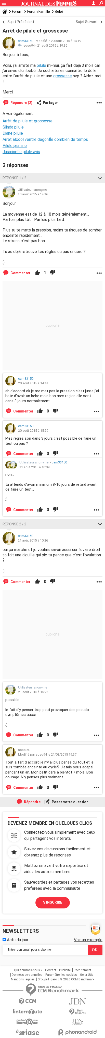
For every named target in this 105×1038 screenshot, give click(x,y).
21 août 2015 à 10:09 (34, 467)
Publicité (65, 970)
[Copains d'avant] (27, 1022)
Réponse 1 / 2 (14, 178)
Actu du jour (17, 939)
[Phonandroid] (77, 1032)
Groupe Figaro (47, 979)
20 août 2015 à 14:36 (33, 194)
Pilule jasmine (15, 145)
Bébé (59, 11)
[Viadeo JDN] (77, 1022)
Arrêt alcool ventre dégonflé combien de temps (45, 139)
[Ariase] (27, 1032)
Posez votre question (69, 802)
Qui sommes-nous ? (28, 970)
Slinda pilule (13, 127)
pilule (41, 65)
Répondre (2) (21, 103)
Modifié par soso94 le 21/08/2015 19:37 (47, 754)
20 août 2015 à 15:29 (33, 430)
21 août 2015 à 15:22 (33, 692)
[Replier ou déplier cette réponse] (100, 178)
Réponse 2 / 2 (14, 524)
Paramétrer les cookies (61, 975)
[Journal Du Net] (77, 1001)
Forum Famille (38, 11)
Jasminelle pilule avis (21, 151)
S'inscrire (52, 902)
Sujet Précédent (20, 22)
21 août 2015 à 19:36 (52, 45)
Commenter (20, 273)
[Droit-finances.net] (77, 1012)
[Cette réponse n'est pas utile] (52, 273)
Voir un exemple (88, 939)
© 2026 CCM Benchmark (77, 979)
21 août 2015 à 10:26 (33, 540)
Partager (50, 103)
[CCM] (27, 1001)
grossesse (62, 75)
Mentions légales (23, 979)
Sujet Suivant (87, 22)
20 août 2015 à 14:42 (33, 383)
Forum (17, 11)
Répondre (32, 802)
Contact (50, 970)
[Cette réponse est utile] (37, 273)
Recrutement (82, 970)
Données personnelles (27, 975)
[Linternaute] (27, 1011)
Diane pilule (13, 133)
